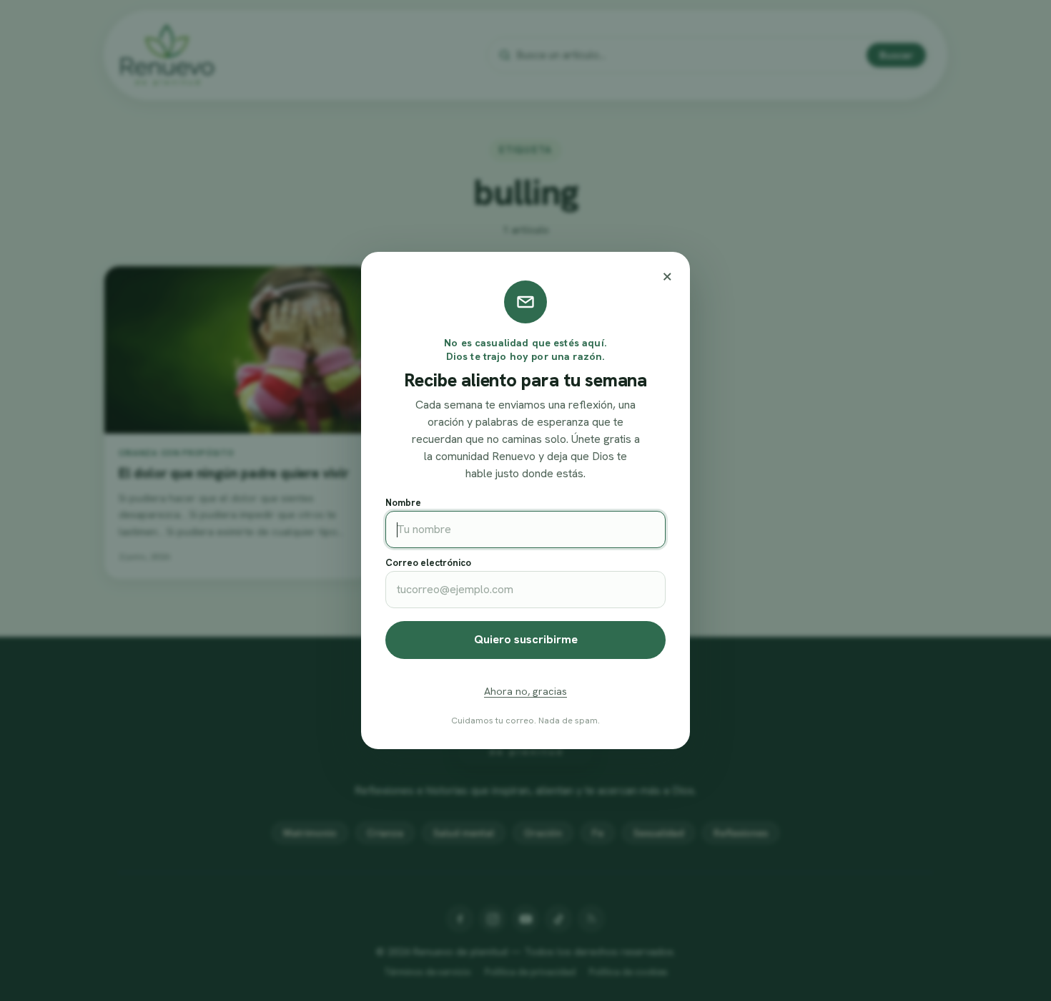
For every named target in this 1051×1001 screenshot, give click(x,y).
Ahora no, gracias (525, 691)
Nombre (403, 502)
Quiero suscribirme (526, 639)
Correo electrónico (428, 562)
